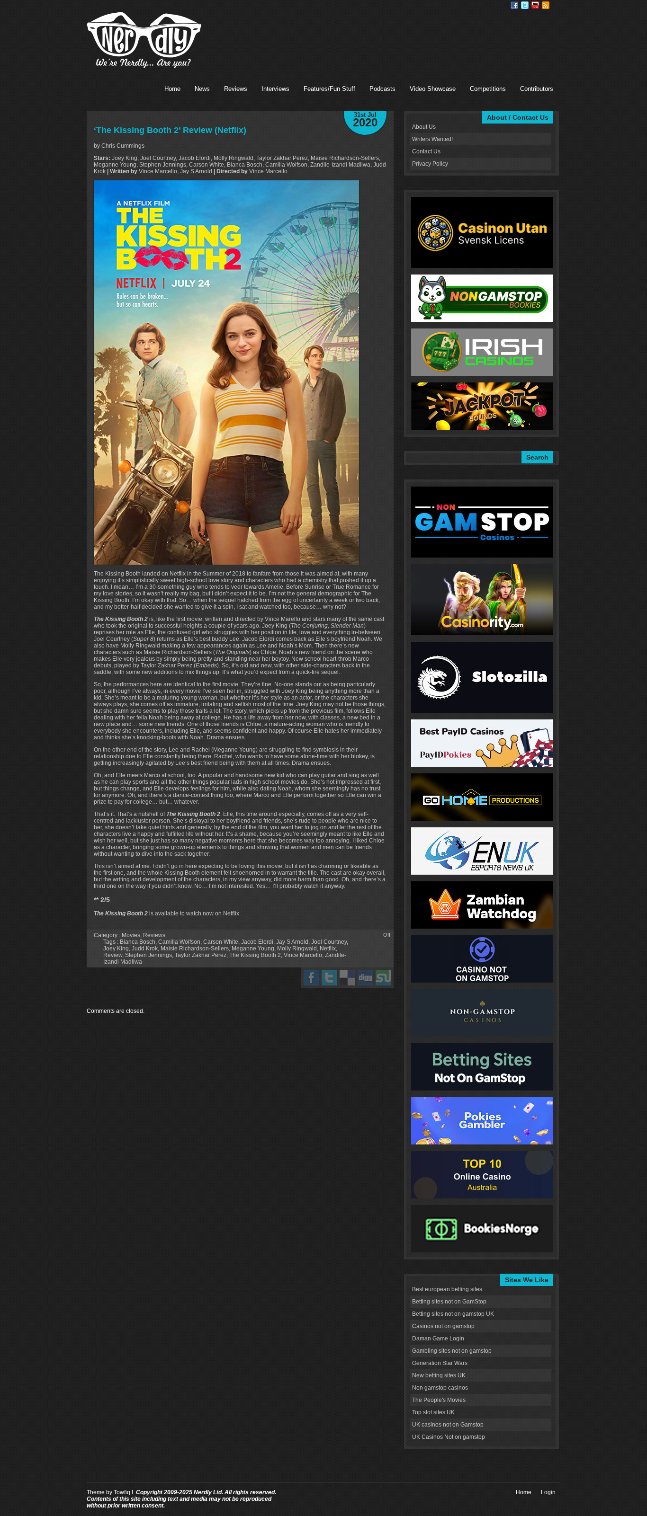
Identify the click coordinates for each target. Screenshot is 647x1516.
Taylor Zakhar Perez (200, 955)
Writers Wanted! (432, 139)
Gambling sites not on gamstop (452, 1351)
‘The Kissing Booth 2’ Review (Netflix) (170, 130)
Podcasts (382, 88)
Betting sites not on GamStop (449, 1301)
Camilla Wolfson (179, 942)
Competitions (488, 88)
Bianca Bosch (137, 942)
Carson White (220, 942)
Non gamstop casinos (440, 1387)
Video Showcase (433, 88)
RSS (545, 5)
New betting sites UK (439, 1375)
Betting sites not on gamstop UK (453, 1314)
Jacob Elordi (257, 942)
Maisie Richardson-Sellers (195, 948)
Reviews (235, 88)
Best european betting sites (447, 1289)
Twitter (525, 5)
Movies (131, 935)
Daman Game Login (438, 1338)
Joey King (116, 948)
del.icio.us (347, 977)
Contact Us (426, 151)
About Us (424, 127)
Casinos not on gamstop (443, 1326)
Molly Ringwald (297, 948)
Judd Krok (145, 948)
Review (112, 955)
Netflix (328, 948)
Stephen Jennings (148, 955)
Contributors (536, 88)
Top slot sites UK (433, 1412)
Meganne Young (253, 948)
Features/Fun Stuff (329, 88)
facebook (311, 977)
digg (365, 977)
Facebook (514, 5)
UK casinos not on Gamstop (448, 1424)
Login (548, 1492)
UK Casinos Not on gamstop (448, 1437)
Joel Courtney (329, 942)
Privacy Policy (430, 163)
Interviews (275, 88)
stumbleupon (383, 977)
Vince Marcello (303, 955)
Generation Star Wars (439, 1363)
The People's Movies (439, 1400)
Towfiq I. (124, 1492)
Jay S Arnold (292, 942)
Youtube (535, 5)
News (202, 88)
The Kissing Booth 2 (255, 955)
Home (172, 88)
